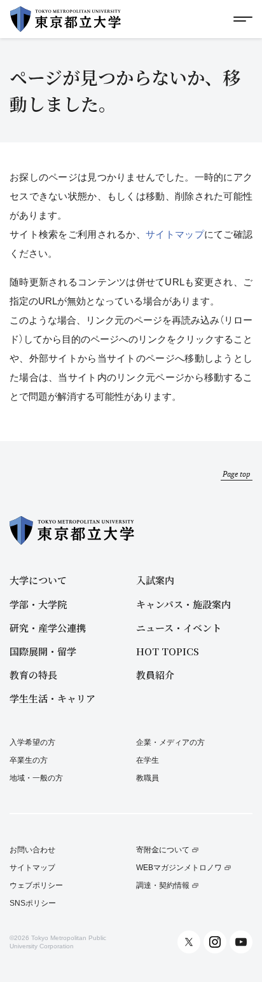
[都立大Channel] (241, 942)
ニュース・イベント (178, 627)
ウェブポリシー (36, 886)
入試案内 (155, 580)
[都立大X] (188, 942)
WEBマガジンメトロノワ (179, 868)
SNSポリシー (33, 903)
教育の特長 (33, 674)
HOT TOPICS (167, 651)
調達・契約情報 (163, 886)
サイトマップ (175, 234)
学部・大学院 (38, 604)
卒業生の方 (29, 760)
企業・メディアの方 (170, 742)
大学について (38, 580)
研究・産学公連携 (48, 627)
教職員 (147, 778)
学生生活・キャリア (52, 698)
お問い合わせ (32, 850)
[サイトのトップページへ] (65, 19)
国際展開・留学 (43, 651)
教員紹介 (155, 674)
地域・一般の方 (36, 778)
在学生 (147, 760)
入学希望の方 (32, 742)
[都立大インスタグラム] (214, 942)
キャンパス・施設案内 (183, 604)
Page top (237, 474)
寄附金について (163, 850)
